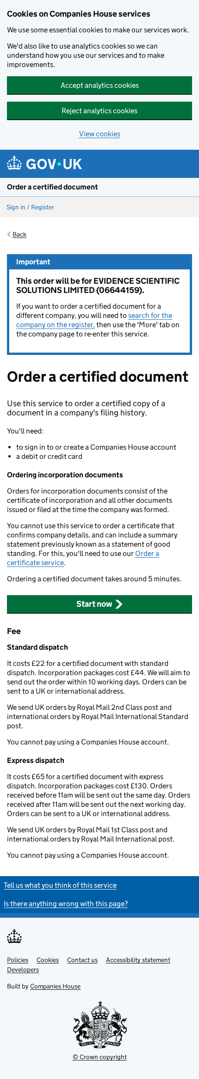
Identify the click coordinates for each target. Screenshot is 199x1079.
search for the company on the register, (94, 320)
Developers (23, 969)
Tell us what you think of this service (60, 885)
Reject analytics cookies (99, 110)
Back (19, 234)
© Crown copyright (100, 1057)
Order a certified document (52, 187)
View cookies (99, 133)
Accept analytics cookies (100, 85)
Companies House (55, 986)
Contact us (82, 960)
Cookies (48, 960)
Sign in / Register (30, 207)
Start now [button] (94, 604)
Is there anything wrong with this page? (66, 903)
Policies (17, 960)
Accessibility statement (138, 960)
